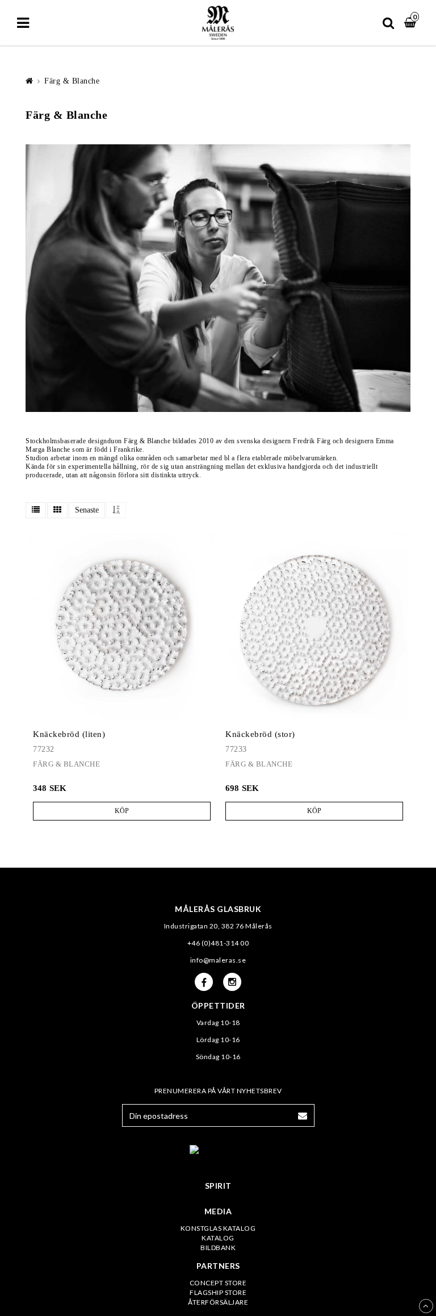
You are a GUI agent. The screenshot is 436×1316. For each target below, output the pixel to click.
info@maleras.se (218, 960)
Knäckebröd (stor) (260, 734)
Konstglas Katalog (218, 1228)
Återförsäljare (218, 1302)
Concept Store (218, 1282)
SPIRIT (218, 1185)
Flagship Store (218, 1292)
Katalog (218, 1238)
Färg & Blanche (71, 81)
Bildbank (218, 1247)
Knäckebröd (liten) (69, 734)
